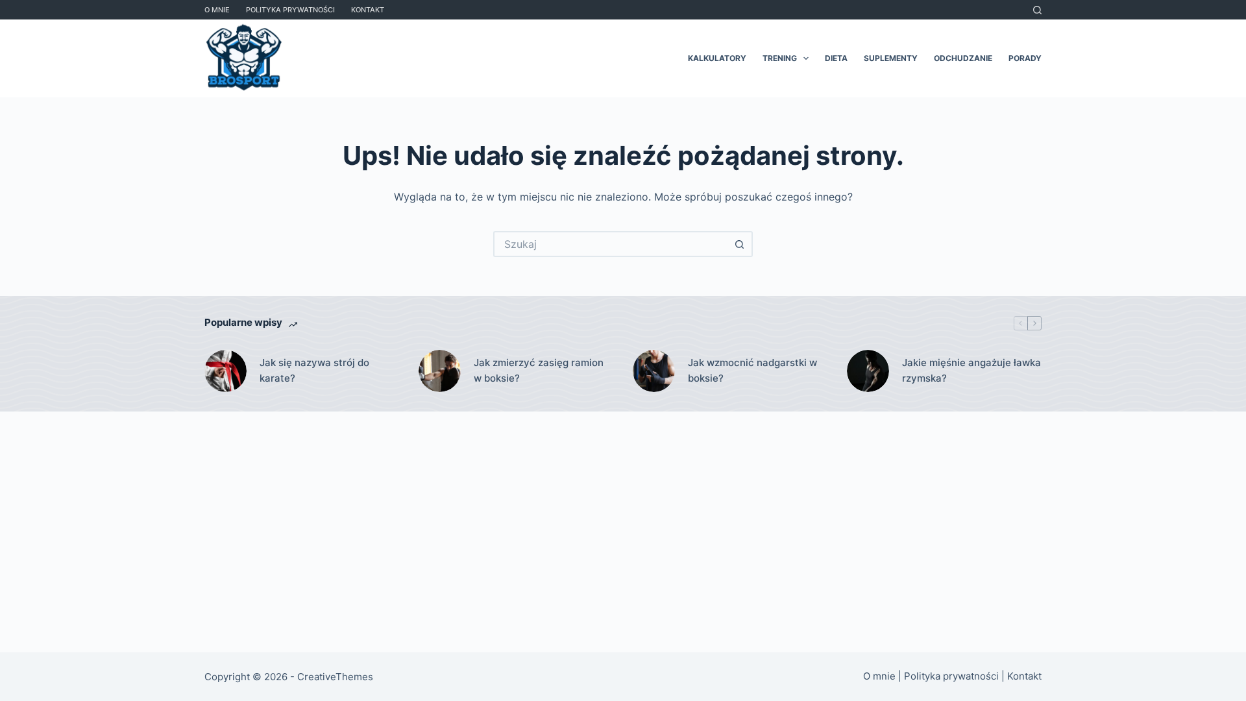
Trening (780, 58)
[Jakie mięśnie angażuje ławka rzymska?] (868, 371)
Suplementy (891, 58)
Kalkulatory (717, 58)
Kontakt (367, 9)
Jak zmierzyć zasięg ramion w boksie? (539, 370)
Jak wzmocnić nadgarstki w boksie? (752, 370)
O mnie (217, 9)
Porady (1025, 58)
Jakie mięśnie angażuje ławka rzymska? (971, 370)
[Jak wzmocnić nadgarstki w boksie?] (654, 371)
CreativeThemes (335, 676)
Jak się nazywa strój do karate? (314, 370)
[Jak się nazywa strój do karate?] (225, 371)
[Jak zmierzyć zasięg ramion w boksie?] (440, 371)
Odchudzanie (963, 58)
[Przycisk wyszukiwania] (740, 244)
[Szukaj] (1037, 10)
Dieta (836, 58)
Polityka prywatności (290, 9)
